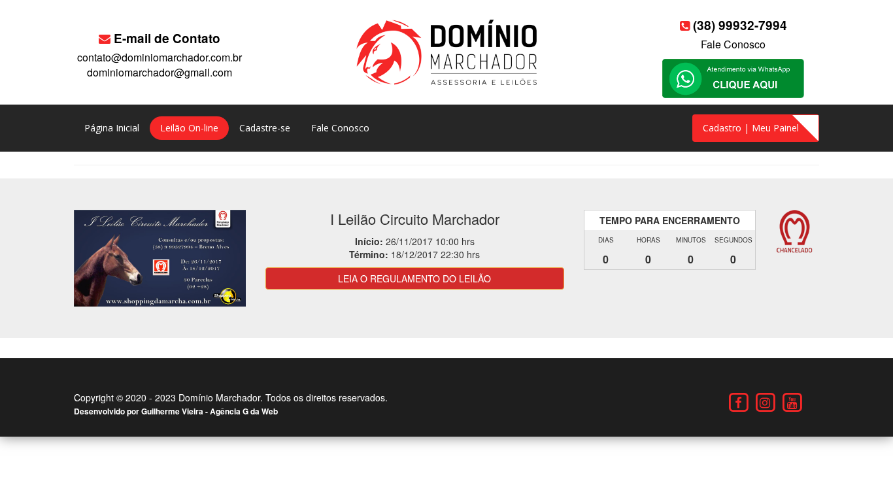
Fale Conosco (733, 44)
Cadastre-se (264, 128)
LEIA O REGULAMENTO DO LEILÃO (414, 278)
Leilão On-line (189, 128)
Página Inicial (111, 128)
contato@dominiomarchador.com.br (159, 57)
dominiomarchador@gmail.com (159, 72)
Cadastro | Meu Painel (751, 128)
